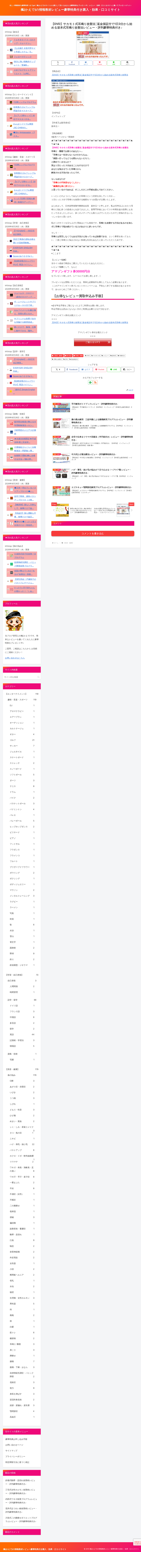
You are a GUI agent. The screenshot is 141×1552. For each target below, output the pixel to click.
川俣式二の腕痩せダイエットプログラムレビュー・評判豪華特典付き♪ (21, 1519)
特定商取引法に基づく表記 (17, 1462)
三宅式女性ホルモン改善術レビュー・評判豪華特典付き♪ (20, 1491)
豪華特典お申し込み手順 (16, 1439)
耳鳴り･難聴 (79, 355)
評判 (66, 359)
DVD (88, 355)
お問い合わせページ (14, 1445)
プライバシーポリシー (15, 1456)
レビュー (106, 355)
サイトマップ (11, 1450)
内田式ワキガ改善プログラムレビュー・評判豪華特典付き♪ (21, 1501)
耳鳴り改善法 (58, 359)
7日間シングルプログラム (24, 102)
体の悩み (69, 355)
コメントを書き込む (93, 533)
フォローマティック (23, 57)
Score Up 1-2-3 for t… (23, 256)
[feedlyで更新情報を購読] (90, 382)
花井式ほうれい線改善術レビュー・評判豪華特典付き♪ (21, 1510)
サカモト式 (96, 355)
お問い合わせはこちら (15, 658)
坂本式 (114, 355)
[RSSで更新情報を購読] (95, 382)
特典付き (122, 355)
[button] (127, 63)
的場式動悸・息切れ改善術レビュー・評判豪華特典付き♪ (20, 1482)
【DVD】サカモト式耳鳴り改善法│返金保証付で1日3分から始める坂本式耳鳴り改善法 (89, 75)
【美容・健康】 (58, 355)
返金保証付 (74, 359)
